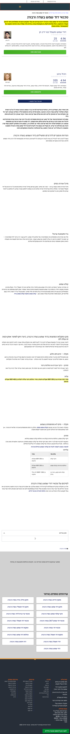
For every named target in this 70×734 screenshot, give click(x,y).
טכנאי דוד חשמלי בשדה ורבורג (18, 621)
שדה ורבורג (63, 549)
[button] (20, 6)
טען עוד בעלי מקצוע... (35, 101)
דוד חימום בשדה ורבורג (18, 641)
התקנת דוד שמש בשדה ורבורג (17, 628)
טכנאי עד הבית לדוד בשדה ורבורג (18, 614)
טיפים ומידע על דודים (55, 13)
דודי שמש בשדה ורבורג (52, 648)
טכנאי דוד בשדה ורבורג (52, 628)
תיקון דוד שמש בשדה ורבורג (52, 607)
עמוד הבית (65, 13)
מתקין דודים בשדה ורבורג (52, 600)
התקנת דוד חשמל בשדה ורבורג (52, 634)
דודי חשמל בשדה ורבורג (52, 641)
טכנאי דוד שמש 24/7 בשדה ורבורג (52, 621)
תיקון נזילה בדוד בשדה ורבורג (18, 600)
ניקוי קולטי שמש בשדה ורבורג (52, 614)
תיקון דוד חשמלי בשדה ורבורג (18, 607)
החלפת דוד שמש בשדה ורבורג (18, 634)
